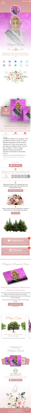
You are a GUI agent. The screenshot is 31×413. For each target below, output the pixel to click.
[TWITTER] (21, 61)
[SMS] (15, 65)
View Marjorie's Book (15, 304)
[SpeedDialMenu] (27, 409)
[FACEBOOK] (9, 61)
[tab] (6, 133)
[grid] (15, 110)
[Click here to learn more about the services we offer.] (15, 372)
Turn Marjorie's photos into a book (15, 126)
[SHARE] (21, 65)
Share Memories (16, 380)
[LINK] (27, 65)
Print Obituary (16, 165)
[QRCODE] (4, 61)
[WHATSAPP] (27, 61)
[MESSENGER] (15, 61)
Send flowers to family (15, 190)
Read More (15, 162)
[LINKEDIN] (4, 65)
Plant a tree (15, 213)
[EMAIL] (9, 65)
